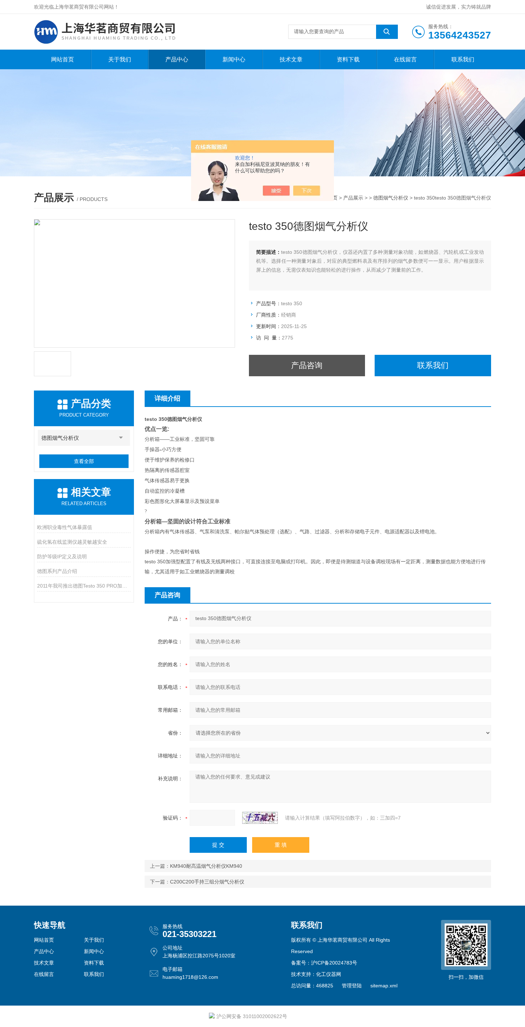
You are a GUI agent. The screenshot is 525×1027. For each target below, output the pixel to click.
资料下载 (348, 59)
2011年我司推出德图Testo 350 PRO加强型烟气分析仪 (83, 586)
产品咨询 (306, 365)
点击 (121, 438)
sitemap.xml (384, 985)
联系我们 (462, 59)
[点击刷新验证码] (260, 818)
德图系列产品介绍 (57, 571)
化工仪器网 (328, 974)
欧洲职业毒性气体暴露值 (64, 527)
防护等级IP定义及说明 (62, 556)
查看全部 (84, 461)
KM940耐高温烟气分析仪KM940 (206, 866)
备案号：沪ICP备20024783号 (324, 963)
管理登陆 (352, 985)
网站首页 (62, 59)
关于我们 (119, 59)
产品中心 (176, 59)
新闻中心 (233, 59)
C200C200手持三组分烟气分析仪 (207, 882)
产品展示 (353, 198)
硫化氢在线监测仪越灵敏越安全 (72, 542)
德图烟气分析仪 (390, 198)
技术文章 (291, 59)
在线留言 (405, 59)
